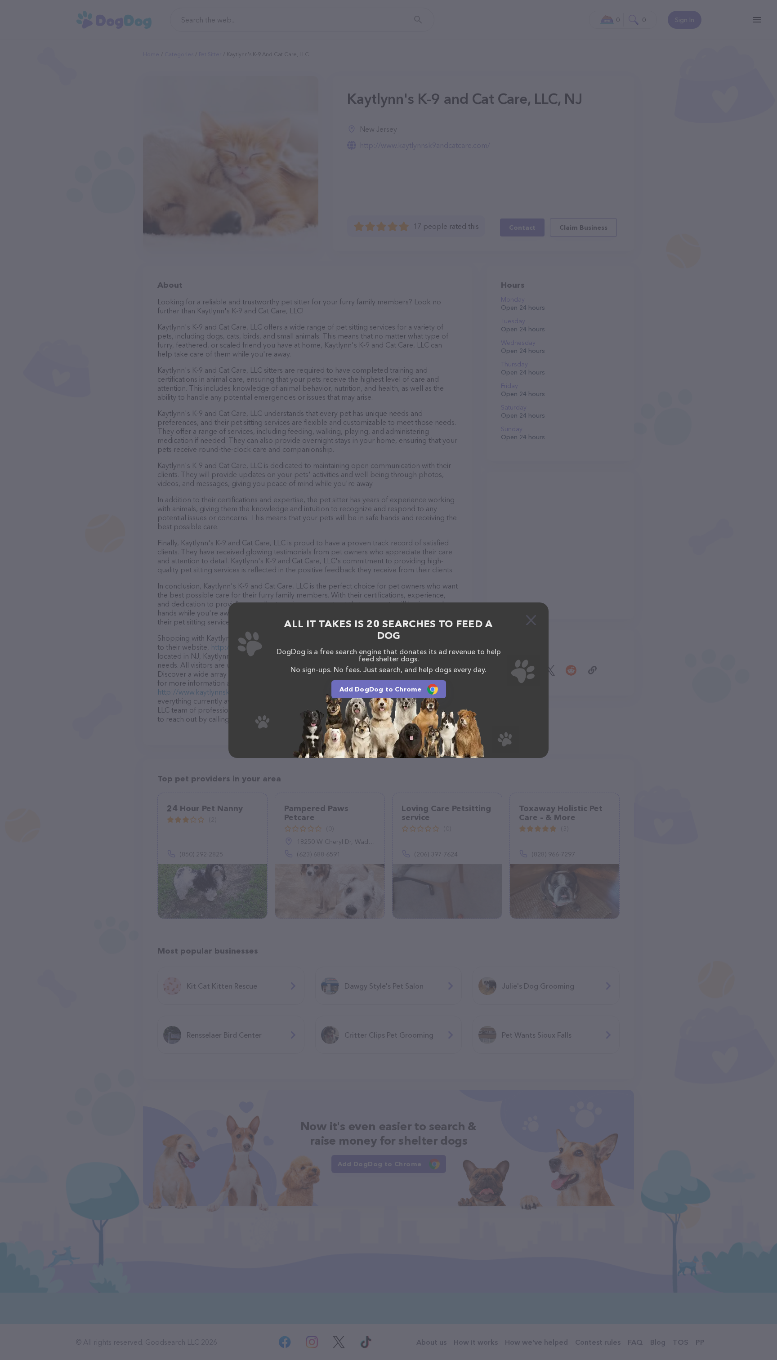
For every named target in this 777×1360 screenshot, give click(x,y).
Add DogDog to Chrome (380, 689)
